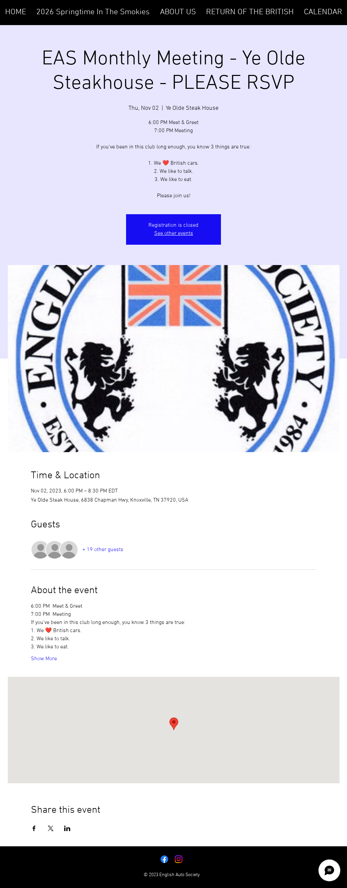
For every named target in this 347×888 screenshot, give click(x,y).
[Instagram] (179, 859)
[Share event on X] (50, 828)
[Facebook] (164, 859)
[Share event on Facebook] (34, 828)
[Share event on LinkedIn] (67, 828)
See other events (173, 233)
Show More (44, 658)
